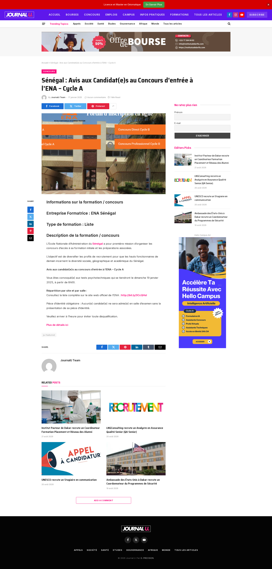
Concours (92, 14)
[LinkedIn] (30, 224)
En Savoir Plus (154, 4)
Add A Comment (103, 500)
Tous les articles (208, 14)
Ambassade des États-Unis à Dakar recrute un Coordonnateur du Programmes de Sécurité (133, 482)
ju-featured (49, 335)
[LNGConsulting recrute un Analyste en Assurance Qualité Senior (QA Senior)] (136, 407)
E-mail (177, 123)
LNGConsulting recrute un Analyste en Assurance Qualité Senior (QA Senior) (134, 430)
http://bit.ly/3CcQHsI (134, 295)
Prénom (178, 112)
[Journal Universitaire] (19, 14)
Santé (100, 23)
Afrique (143, 23)
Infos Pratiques (152, 14)
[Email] (30, 238)
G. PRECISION (147, 558)
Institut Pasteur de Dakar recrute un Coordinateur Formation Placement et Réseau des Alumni (71, 430)
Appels (77, 23)
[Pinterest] (30, 231)
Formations (179, 14)
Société (89, 23)
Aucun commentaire (96, 97)
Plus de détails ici (57, 324)
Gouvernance (127, 23)
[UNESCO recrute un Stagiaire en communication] (71, 458)
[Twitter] (30, 216)
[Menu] (43, 23)
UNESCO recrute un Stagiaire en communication (69, 480)
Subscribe (257, 14)
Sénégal (97, 243)
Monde (155, 23)
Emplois (111, 14)
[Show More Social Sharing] (113, 106)
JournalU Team (58, 97)
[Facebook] (30, 209)
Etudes (112, 23)
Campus (129, 14)
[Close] (268, 5)
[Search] (228, 23)
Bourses (72, 14)
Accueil (55, 14)
